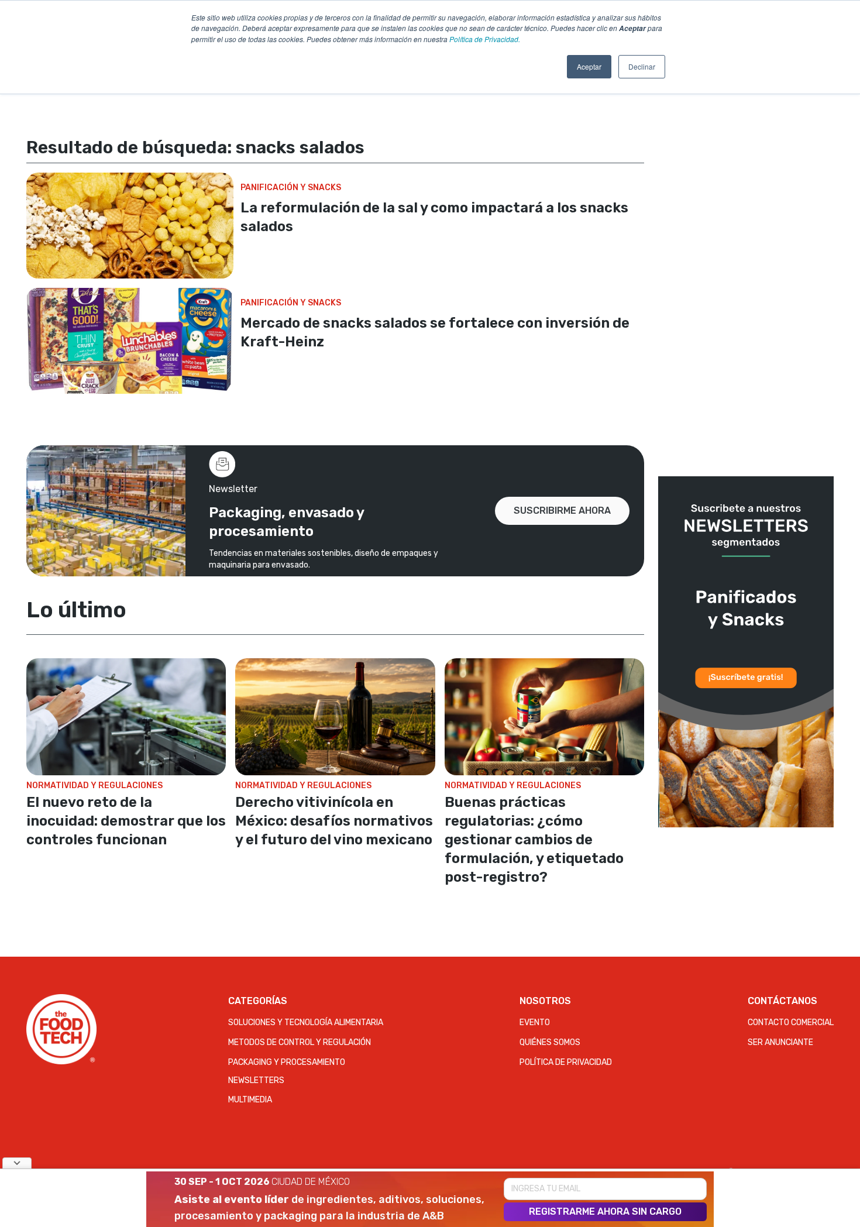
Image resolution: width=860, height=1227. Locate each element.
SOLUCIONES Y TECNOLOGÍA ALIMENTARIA (305, 1022)
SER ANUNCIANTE (780, 1042)
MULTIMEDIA (250, 1100)
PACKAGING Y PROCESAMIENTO (286, 1062)
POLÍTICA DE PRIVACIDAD (566, 1062)
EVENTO (535, 1022)
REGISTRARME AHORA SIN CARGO (605, 1211)
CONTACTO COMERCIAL (791, 1022)
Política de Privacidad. (484, 39)
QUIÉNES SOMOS (550, 1042)
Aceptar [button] (589, 66)
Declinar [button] (641, 66)
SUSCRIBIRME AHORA (562, 510)
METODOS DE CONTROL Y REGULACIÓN (299, 1042)
